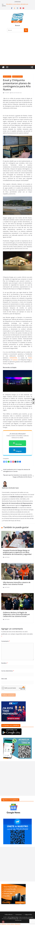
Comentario (5, 641)
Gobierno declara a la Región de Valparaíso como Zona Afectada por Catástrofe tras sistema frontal (16, 614)
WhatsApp (18, 444)
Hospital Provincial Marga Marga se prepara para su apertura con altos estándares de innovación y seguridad (17, 552)
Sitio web (4, 679)
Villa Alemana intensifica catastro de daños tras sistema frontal (16, 583)
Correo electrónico (7, 671)
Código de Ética (28, 914)
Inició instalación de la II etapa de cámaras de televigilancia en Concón (16, 470)
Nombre (4, 663)
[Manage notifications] (3, 922)
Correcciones (18, 914)
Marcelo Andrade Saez (16, 92)
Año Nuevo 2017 (7, 76)
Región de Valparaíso (17, 76)
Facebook (15, 360)
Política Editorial (8, 914)
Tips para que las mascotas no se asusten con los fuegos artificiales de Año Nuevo (17, 476)
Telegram (19, 451)
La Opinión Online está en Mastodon (10, 924)
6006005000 (13, 358)
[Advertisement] (17, 49)
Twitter (30, 358)
